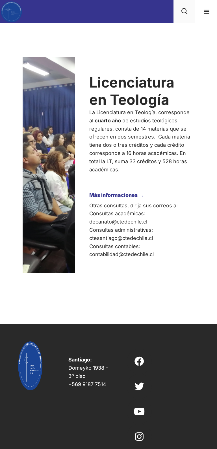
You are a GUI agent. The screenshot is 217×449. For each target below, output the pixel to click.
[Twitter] (139, 386)
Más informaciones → (116, 195)
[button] (206, 11)
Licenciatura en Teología (131, 91)
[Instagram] (139, 436)
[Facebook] (139, 361)
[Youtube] (139, 411)
